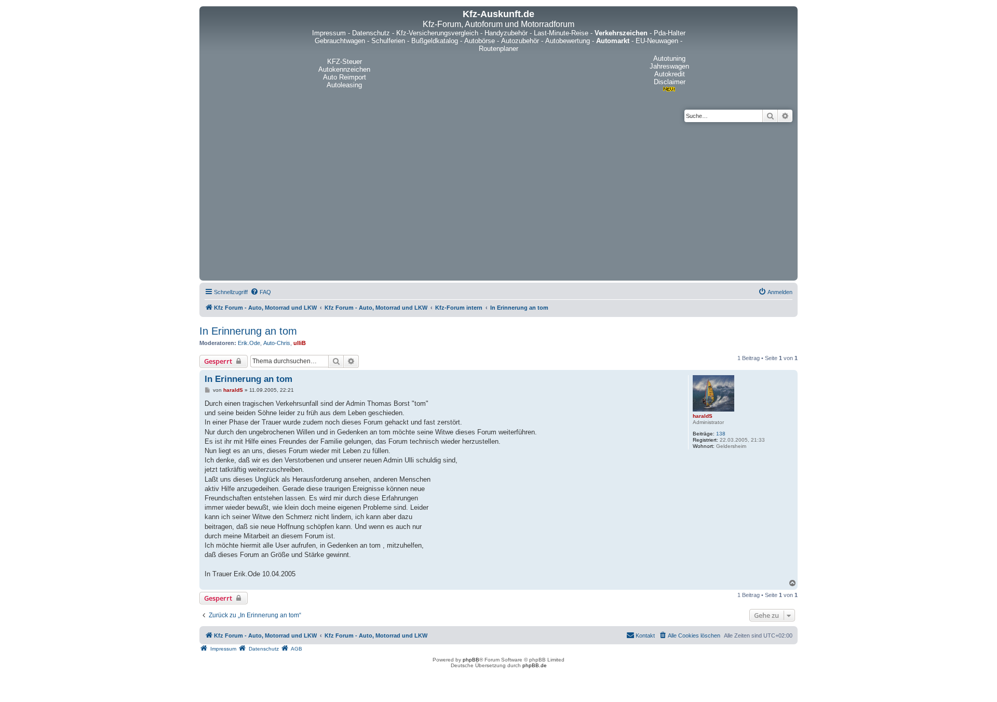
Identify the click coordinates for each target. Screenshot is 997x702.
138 (720, 433)
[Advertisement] (498, 200)
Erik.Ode (249, 343)
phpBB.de (534, 665)
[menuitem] (260, 292)
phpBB (471, 660)
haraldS (702, 416)
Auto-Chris (276, 343)
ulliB (299, 343)
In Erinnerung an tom (248, 331)
